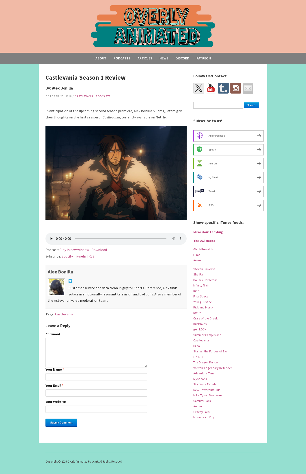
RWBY (197, 313)
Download (99, 249)
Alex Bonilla (60, 272)
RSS (91, 256)
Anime (197, 260)
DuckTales (200, 324)
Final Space (201, 296)
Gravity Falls (201, 412)
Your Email (54, 386)
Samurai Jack (202, 401)
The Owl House (204, 241)
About (100, 58)
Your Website (55, 402)
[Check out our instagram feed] (235, 88)
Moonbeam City (203, 417)
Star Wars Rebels (204, 384)
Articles (145, 58)
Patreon (203, 58)
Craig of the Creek (205, 318)
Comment (52, 334)
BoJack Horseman (205, 280)
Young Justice (202, 302)
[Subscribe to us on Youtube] (211, 88)
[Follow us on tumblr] (223, 88)
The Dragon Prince (205, 362)
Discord (182, 58)
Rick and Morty (203, 307)
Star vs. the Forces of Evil (210, 351)
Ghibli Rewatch (203, 249)
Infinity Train (201, 285)
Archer (197, 406)
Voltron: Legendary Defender (212, 368)
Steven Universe (204, 269)
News (163, 58)
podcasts (103, 96)
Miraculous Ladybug (208, 232)
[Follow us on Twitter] (198, 88)
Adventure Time (204, 373)
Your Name (54, 369)
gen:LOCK (199, 329)
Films (196, 255)
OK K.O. (198, 357)
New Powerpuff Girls (206, 390)
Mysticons (200, 379)
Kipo (196, 291)
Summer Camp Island (207, 335)
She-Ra (198, 274)
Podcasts (122, 58)
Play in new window (74, 249)
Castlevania (84, 96)
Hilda (196, 346)
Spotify (67, 256)
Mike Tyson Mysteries (207, 395)
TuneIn (80, 256)
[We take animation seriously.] (153, 25)
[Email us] (248, 88)
